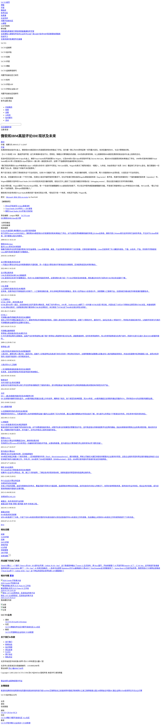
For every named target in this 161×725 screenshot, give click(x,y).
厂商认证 (34, 34)
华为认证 (27, 34)
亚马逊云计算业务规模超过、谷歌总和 (20, 441)
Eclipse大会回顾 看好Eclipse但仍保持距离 (18, 231)
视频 (7, 110)
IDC (2, 407)
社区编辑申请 (6, 127)
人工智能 (4, 299)
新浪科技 (4, 691)
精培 (16, 632)
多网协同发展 (9, 483)
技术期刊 (8, 118)
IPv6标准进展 (8, 515)
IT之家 (81, 691)
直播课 (24, 31)
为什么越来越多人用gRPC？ (80, 568)
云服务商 (9, 273)
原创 (2, 142)
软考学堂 (30, 31)
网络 (2, 438)
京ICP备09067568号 (15, 668)
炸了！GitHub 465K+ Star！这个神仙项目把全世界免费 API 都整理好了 (37, 571)
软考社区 (4, 13)
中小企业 (4, 481)
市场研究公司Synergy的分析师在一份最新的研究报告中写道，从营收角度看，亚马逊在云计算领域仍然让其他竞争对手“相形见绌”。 (52, 443)
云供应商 (16, 481)
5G (2, 422)
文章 (2, 39)
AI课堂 (3, 23)
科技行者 (39, 691)
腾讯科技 (11, 691)
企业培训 (4, 18)
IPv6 (2, 525)
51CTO (8, 622)
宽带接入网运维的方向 (14, 333)
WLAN (12, 497)
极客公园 (93, 691)
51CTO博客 (9, 627)
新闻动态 (8, 644)
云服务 (10, 467)
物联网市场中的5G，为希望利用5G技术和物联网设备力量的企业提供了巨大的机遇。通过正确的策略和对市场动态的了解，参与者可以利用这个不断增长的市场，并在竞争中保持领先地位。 (74, 414)
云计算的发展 (10, 262)
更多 (12, 576)
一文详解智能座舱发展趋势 (16, 369)
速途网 (64, 691)
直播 (20, 39)
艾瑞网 (52, 691)
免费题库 (56, 34)
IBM (9, 218)
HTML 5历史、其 (12, 302)
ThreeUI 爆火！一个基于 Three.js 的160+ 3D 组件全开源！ (23, 566)
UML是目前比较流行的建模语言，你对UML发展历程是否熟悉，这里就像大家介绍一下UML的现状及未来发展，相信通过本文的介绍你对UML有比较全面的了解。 (64, 278)
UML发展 (4, 286)
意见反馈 (8, 650)
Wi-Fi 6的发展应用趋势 (14, 425)
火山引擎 (138, 691)
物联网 (12, 331)
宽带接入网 (5, 347)
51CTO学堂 (9, 632)
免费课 (3, 15)
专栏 (16, 39)
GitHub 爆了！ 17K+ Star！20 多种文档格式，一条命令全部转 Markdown (41, 568)
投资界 (127, 691)
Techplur (23, 622)
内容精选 (8, 107)
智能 (2, 380)
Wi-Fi (6, 438)
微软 (5, 218)
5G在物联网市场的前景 (14, 411)
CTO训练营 (29, 632)
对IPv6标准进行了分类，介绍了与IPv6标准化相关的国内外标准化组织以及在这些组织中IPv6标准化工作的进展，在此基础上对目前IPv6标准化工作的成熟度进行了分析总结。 (68, 517)
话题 (7, 112)
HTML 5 (4, 315)
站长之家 (58, 691)
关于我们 (8, 642)
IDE (2, 218)
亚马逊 (3, 451)
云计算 (18, 218)
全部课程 (4, 34)
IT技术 (40, 34)
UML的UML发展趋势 (13, 275)
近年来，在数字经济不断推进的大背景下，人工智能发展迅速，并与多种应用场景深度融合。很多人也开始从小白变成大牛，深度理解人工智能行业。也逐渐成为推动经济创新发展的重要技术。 (75, 291)
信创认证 (20, 34)
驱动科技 (32, 691)
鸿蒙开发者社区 (7, 21)
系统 (8, 512)
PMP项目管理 (48, 34)
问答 (9, 39)
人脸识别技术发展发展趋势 (16, 351)
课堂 (13, 39)
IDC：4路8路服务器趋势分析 (17, 396)
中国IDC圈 (110, 691)
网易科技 (18, 691)
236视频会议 (101, 691)
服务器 (9, 407)
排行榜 (14, 31)
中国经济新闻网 (73, 691)
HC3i (18, 622)
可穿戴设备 (5, 331)
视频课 (3, 31)
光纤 (2, 393)
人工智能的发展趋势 (13, 289)
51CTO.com (25, 215)
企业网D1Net (120, 691)
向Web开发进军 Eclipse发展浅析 (17, 206)
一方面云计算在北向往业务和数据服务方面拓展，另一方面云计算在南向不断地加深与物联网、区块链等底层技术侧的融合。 (49, 265)
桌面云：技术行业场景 (12, 501)
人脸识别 (4, 365)
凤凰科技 (25, 691)
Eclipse (13, 218)
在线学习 (4, 36)
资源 (6, 39)
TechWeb (46, 691)
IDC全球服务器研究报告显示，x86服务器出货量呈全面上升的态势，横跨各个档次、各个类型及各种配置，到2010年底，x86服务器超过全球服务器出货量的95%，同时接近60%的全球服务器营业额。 (77, 398)
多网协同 (4, 497)
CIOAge (14, 622)
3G (9, 497)
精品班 (3, 10)
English (8, 652)
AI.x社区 (36, 627)
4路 (5, 407)
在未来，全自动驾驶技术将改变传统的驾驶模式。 (20, 372)
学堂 (2, 8)
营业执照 (4, 681)
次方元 (132, 691)
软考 (15, 34)
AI (9, 299)
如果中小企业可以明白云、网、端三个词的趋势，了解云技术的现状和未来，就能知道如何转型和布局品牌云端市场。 (46, 472)
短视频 (19, 31)
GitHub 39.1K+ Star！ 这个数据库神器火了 (61, 566)
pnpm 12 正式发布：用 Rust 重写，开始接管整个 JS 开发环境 (100, 566)
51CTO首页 (5, 2)
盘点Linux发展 (11, 247)
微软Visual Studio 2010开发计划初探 (19, 211)
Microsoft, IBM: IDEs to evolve (17, 197)
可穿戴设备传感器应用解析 (16, 317)
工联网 (87, 691)
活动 (7, 120)
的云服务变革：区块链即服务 (17, 454)
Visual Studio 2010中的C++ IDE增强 (18, 208)
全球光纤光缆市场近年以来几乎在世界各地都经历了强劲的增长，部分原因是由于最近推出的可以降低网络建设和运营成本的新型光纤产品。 (55, 385)
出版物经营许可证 (15, 681)
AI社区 (8, 115)
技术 (6, 380)
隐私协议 (8, 657)
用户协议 (8, 654)
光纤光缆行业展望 (10, 383)
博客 (2, 5)
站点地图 (8, 647)
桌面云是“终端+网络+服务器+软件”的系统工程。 (20, 504)
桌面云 (3, 512)
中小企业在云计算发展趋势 (16, 470)
